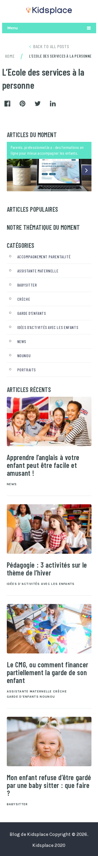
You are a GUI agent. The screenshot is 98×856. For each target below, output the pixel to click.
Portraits (26, 369)
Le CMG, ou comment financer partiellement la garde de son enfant (47, 672)
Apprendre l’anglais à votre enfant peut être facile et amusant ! (43, 465)
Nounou (24, 355)
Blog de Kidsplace (29, 834)
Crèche (23, 298)
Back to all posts (51, 46)
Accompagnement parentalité (44, 256)
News (21, 341)
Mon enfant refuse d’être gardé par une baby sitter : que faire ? (49, 785)
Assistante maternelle (38, 270)
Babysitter (27, 284)
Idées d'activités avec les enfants (47, 327)
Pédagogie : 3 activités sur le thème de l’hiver (47, 569)
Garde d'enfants (31, 313)
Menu (12, 27)
